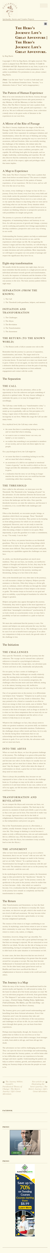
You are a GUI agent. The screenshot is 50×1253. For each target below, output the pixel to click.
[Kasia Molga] (9, 16)
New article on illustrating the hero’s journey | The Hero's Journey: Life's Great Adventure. (38, 1086)
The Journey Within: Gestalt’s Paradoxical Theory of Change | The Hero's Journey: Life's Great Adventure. (13, 1087)
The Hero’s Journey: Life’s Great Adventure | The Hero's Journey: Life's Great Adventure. (31, 39)
